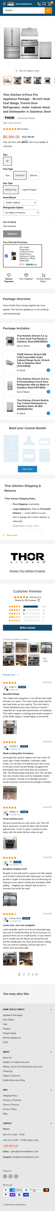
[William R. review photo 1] (10, 843)
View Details (31, 264)
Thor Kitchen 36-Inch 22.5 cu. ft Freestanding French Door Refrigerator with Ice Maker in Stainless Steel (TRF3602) (33, 383)
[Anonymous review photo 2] (26, 959)
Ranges (6, 1028)
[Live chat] (44, 3)
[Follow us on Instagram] (11, 1176)
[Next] (51, 43)
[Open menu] (4, 4)
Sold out (12, 234)
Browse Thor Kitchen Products (27, 571)
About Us (7, 1057)
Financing (7, 1071)
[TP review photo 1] (10, 899)
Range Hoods (9, 1033)
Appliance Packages (13, 1015)
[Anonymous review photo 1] (10, 959)
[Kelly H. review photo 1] (10, 727)
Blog (5, 1113)
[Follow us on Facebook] (5, 1176)
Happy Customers (12, 1075)
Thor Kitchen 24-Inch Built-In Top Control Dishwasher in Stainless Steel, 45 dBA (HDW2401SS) (33, 404)
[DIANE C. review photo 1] (10, 793)
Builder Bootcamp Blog (14, 1080)
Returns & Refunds (12, 1100)
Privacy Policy (10, 1109)
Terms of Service (11, 1104)
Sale (5, 1024)
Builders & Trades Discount (16, 1062)
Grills (5, 1042)
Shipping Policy (10, 1095)
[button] (10, 129)
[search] (24, 10)
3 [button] (28, 974)
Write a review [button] (27, 627)
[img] (9, 683)
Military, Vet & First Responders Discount (22, 1066)
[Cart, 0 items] (49, 4)
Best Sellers (9, 1019)
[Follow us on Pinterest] (16, 1176)
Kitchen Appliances (12, 1037)
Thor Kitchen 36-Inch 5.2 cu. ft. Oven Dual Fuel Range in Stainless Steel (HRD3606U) (32, 339)
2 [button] (23, 974)
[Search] (48, 10)
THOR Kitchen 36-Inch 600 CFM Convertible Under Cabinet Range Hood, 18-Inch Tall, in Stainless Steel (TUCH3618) (33, 360)
